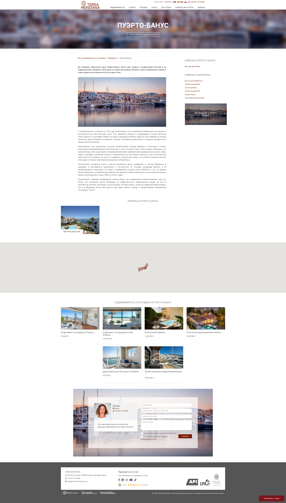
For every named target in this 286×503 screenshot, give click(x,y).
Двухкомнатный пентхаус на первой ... (122, 371)
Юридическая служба (204, 493)
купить (132, 7)
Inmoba (220, 493)
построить (166, 7)
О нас (156, 2)
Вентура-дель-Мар (192, 66)
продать (144, 7)
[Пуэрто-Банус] (185, 2)
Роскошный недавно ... (156, 332)
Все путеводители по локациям (91, 58)
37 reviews (144, 485)
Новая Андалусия (192, 91)
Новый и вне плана (184, 7)
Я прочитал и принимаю (154, 438)
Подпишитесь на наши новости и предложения (159, 433)
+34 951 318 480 (197, 2)
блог (161, 2)
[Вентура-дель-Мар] (80, 207)
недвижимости (117, 7)
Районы (201, 7)
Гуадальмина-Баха (192, 84)
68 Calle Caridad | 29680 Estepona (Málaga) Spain (86, 475)
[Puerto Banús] (174, 2)
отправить (185, 436)
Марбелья (112, 58)
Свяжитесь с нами (271, 498)
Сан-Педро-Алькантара (194, 98)
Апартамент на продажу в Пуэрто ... (78, 332)
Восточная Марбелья (193, 81)
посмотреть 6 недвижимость (143, 35)
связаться (168, 2)
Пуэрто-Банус (190, 95)
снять (154, 7)
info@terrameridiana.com (77, 481)
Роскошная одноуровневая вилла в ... (205, 332)
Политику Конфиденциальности (183, 493)
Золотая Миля (191, 88)
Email (116, 408)
